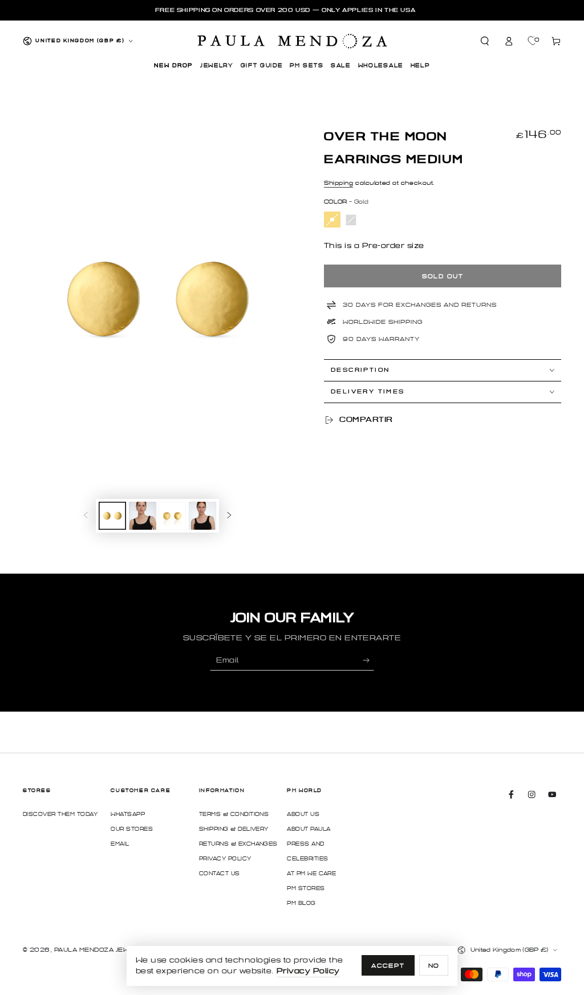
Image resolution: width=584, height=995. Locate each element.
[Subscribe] (368, 660)
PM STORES (306, 888)
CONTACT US (219, 873)
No (434, 965)
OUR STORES (132, 829)
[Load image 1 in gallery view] (112, 516)
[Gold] (332, 220)
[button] (485, 41)
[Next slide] (229, 516)
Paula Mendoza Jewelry (100, 949)
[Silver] (351, 220)
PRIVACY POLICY (225, 858)
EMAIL (120, 843)
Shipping (338, 182)
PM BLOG (301, 903)
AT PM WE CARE (311, 873)
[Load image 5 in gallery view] (202, 516)
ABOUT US (303, 814)
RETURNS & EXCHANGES (238, 843)
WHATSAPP (128, 814)
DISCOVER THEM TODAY (60, 814)
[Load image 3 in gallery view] (172, 516)
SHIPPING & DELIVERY (234, 829)
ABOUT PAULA (308, 829)
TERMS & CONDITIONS (234, 814)
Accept (388, 965)
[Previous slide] (86, 516)
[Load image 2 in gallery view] (142, 516)
